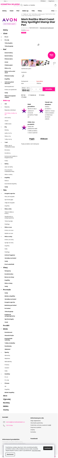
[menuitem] (4, 10)
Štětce (7, 181)
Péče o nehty (8, 174)
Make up (6, 100)
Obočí (6, 121)
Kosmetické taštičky (8, 339)
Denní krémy (9, 53)
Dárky (5, 30)
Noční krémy (9, 56)
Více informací (36, 450)
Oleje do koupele (9, 203)
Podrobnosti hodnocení (47, 28)
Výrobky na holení (10, 258)
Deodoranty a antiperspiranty (9, 217)
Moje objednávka (36, 421)
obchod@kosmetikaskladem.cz (15, 422)
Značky (33, 430)
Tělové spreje (9, 46)
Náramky (7, 355)
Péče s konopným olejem (10, 96)
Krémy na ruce (9, 230)
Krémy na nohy (9, 239)
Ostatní (7, 368)
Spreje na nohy (9, 243)
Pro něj (7, 40)
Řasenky (7, 107)
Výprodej (6, 399)
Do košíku (49, 89)
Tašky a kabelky (10, 343)
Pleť (4, 49)
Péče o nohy (8, 236)
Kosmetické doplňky (11, 184)
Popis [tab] (31, 139)
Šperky (7, 352)
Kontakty (33, 432)
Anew (6, 62)
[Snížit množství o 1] (32, 89)
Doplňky (7, 79)
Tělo (5, 190)
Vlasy (5, 267)
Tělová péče (8, 43)
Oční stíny (8, 118)
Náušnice (7, 358)
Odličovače (8, 124)
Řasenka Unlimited (10, 110)
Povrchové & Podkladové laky (9, 170)
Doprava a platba (36, 427)
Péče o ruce (8, 227)
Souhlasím (47, 448)
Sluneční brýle (9, 335)
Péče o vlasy (8, 283)
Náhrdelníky (8, 361)
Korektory (8, 153)
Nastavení (10, 454)
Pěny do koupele (9, 196)
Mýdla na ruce (9, 233)
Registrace (51, 1)
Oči (6, 104)
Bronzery (7, 150)
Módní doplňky (9, 392)
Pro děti (6, 325)
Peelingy (7, 224)
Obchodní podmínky (37, 423)
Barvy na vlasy (9, 277)
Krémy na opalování (11, 89)
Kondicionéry (9, 274)
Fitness (7, 383)
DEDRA (5, 406)
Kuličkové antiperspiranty (10, 315)
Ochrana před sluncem (9, 82)
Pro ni (6, 37)
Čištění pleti (9, 65)
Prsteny (7, 365)
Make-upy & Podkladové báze (10, 146)
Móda (5, 329)
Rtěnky (7, 130)
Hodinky (7, 374)
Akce (5, 396)
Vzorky (6, 410)
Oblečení (7, 349)
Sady (6, 93)
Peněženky (8, 346)
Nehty (6, 164)
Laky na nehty (9, 167)
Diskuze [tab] (44, 139)
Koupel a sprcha (10, 193)
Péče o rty (8, 68)
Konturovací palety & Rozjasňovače (11, 156)
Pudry (6, 161)
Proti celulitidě (9, 264)
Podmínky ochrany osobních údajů (41, 425)
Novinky (6, 403)
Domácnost (8, 332)
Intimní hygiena (10, 255)
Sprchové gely (9, 199)
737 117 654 (9, 425)
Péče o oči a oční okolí (10, 72)
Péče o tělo (8, 209)
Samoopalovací (9, 86)
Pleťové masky (9, 76)
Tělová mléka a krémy (9, 212)
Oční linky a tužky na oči (11, 113)
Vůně (5, 33)
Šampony (8, 271)
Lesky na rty (8, 133)
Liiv (5, 386)
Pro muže (7, 290)
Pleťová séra (9, 59)
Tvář (6, 142)
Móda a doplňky (10, 296)
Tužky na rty (8, 139)
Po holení (7, 308)
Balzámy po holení (11, 305)
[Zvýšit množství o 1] (40, 89)
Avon (27, 30)
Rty (6, 127)
